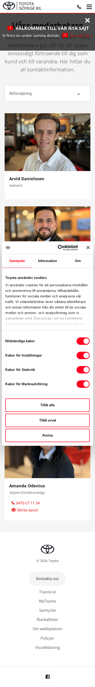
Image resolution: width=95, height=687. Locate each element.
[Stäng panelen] (88, 247)
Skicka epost (27, 510)
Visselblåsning (47, 647)
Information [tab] (47, 261)
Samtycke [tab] (17, 261)
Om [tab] (78, 261)
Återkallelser (47, 619)
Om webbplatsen (47, 628)
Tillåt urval (47, 420)
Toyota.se (47, 591)
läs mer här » (81, 35)
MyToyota (47, 601)
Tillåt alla (47, 405)
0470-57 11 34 (28, 503)
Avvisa (47, 435)
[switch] (83, 355)
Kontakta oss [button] (47, 578)
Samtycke (47, 610)
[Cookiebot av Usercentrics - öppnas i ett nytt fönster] (59, 248)
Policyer (47, 638)
